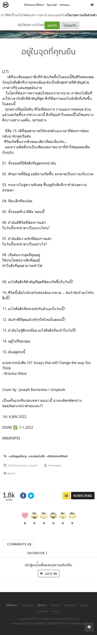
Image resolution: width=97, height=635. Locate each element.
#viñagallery (18, 456)
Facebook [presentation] (37, 554)
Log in (50, 573)
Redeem (70, 605)
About (84, 605)
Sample (55, 605)
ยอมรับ (52, 25)
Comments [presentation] (19, 544)
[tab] (19, 543)
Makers (15, 5)
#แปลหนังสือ (36, 456)
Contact (42, 611)
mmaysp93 (67, 5)
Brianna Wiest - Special (40, 5)
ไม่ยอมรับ (69, 25)
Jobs (55, 611)
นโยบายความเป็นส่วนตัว (81, 15)
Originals (27, 605)
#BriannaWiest (57, 456)
